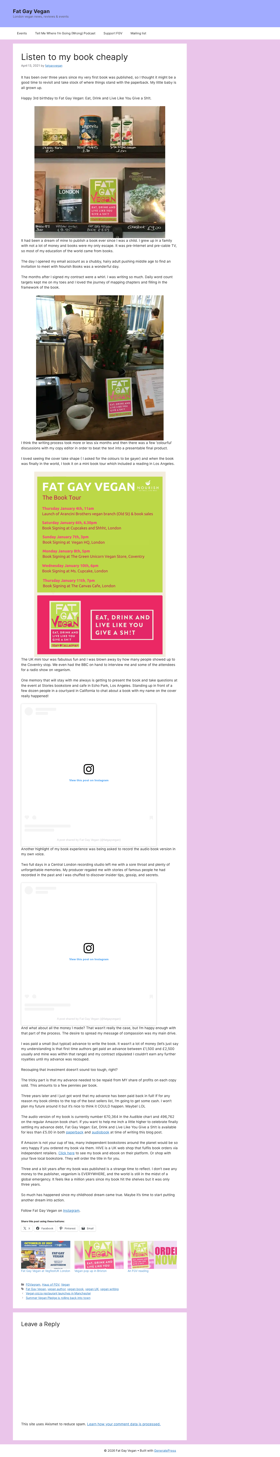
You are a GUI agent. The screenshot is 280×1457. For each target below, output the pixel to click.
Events (22, 33)
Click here (66, 1153)
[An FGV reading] (152, 1255)
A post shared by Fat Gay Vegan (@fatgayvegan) (89, 839)
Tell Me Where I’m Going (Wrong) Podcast (65, 33)
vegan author (57, 1289)
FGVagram (33, 1284)
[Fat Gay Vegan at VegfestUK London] (45, 1255)
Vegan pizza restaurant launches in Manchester (58, 1293)
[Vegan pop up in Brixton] (99, 1255)
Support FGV (113, 33)
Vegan (65, 1284)
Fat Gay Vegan (31, 11)
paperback (74, 1132)
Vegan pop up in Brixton (90, 1271)
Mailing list (138, 33)
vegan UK (92, 1289)
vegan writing (109, 1289)
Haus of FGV (50, 1284)
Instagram (71, 1211)
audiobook (100, 1132)
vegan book (75, 1289)
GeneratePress (165, 1451)
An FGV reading (138, 1271)
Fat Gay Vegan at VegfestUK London (45, 1271)
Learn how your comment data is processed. (124, 1424)
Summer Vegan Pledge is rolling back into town (58, 1298)
